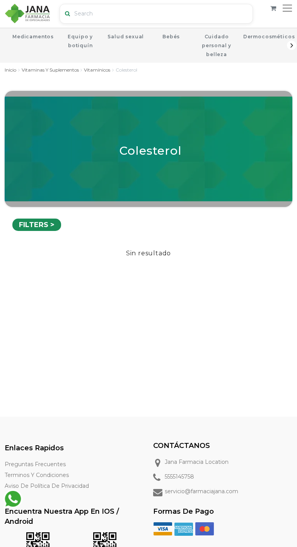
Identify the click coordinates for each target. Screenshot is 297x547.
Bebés (171, 36)
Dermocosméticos (269, 36)
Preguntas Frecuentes (35, 464)
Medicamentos (33, 36)
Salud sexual (126, 36)
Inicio (10, 70)
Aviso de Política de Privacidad (47, 485)
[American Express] (183, 528)
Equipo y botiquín (80, 41)
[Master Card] (204, 528)
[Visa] (162, 528)
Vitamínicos (97, 70)
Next (291, 45)
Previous (5, 45)
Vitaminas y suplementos (50, 70)
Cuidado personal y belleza (216, 45)
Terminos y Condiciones (37, 475)
